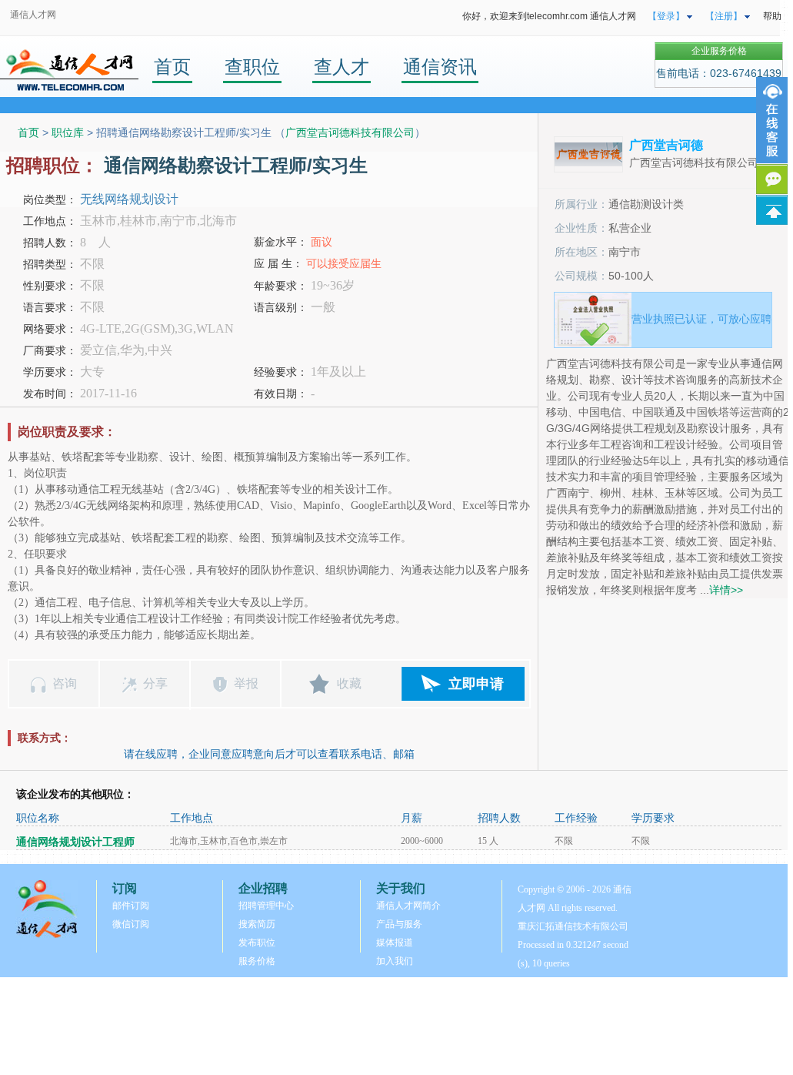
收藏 (349, 683)
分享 (155, 683)
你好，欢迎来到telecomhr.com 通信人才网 (549, 16)
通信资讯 (440, 66)
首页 (172, 66)
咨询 (64, 683)
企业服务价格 (719, 50)
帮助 (772, 16)
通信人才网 (33, 14)
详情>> (726, 590)
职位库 (68, 132)
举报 (246, 683)
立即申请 (476, 684)
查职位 (252, 66)
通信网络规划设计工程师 (75, 842)
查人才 (341, 66)
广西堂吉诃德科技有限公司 (350, 132)
